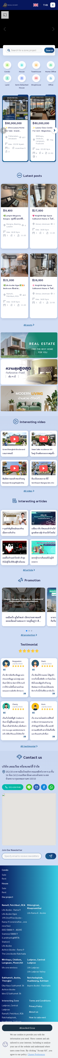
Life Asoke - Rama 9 (11, 909)
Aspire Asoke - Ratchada (38, 985)
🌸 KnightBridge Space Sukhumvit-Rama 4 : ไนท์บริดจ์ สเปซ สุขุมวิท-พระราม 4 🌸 (42, 287)
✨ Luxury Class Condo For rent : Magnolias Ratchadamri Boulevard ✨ (42, 129)
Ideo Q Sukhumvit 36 (11, 993)
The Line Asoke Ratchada (14, 953)
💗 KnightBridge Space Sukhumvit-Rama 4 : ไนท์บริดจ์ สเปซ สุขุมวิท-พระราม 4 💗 (42, 217)
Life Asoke (7, 945)
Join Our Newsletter (12, 850)
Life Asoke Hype (9, 913)
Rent (4, 878)
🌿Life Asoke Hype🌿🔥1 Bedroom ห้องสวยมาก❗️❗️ (14, 287)
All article (28, 569)
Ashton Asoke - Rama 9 (13, 949)
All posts (28, 324)
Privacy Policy (35, 1006)
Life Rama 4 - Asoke (36, 912)
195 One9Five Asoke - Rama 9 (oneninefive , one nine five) (14, 921)
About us (33, 1011)
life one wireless (9, 967)
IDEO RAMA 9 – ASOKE (12, 929)
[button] (53, 29)
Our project (7, 896)
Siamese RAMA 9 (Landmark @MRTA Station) (10, 937)
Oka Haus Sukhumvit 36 (13, 985)
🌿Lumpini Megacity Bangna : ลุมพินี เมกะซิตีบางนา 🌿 (13, 217)
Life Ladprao (33, 967)
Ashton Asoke (8, 989)
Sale (4, 874)
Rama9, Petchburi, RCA (13, 905)
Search (49, 50)
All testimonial (28, 746)
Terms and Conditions (40, 1000)
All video (28, 490)
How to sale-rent (37, 1017)
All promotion (28, 634)
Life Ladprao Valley (36, 971)
